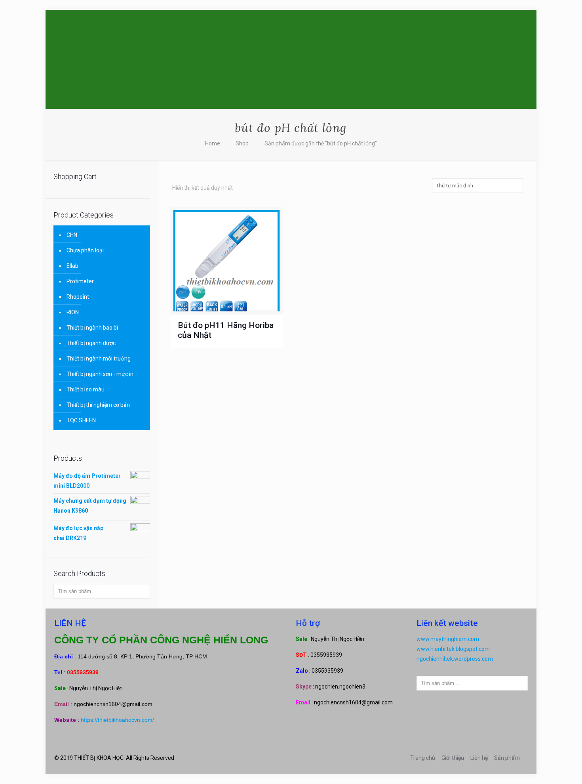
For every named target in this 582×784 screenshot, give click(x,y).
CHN (72, 235)
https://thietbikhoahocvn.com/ (117, 720)
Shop (242, 143)
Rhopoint (78, 297)
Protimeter (80, 281)
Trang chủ (422, 758)
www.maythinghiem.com (448, 639)
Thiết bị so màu (86, 389)
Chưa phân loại (85, 250)
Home (212, 143)
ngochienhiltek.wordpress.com (455, 659)
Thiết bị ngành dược (91, 343)
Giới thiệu (452, 758)
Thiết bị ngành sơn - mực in (100, 374)
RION (73, 312)
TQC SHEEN (81, 420)
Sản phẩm (507, 758)
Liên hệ (479, 758)
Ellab (72, 266)
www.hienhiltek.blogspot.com (453, 649)
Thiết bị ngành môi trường (99, 358)
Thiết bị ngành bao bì (92, 327)
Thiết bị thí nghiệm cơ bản (98, 405)
